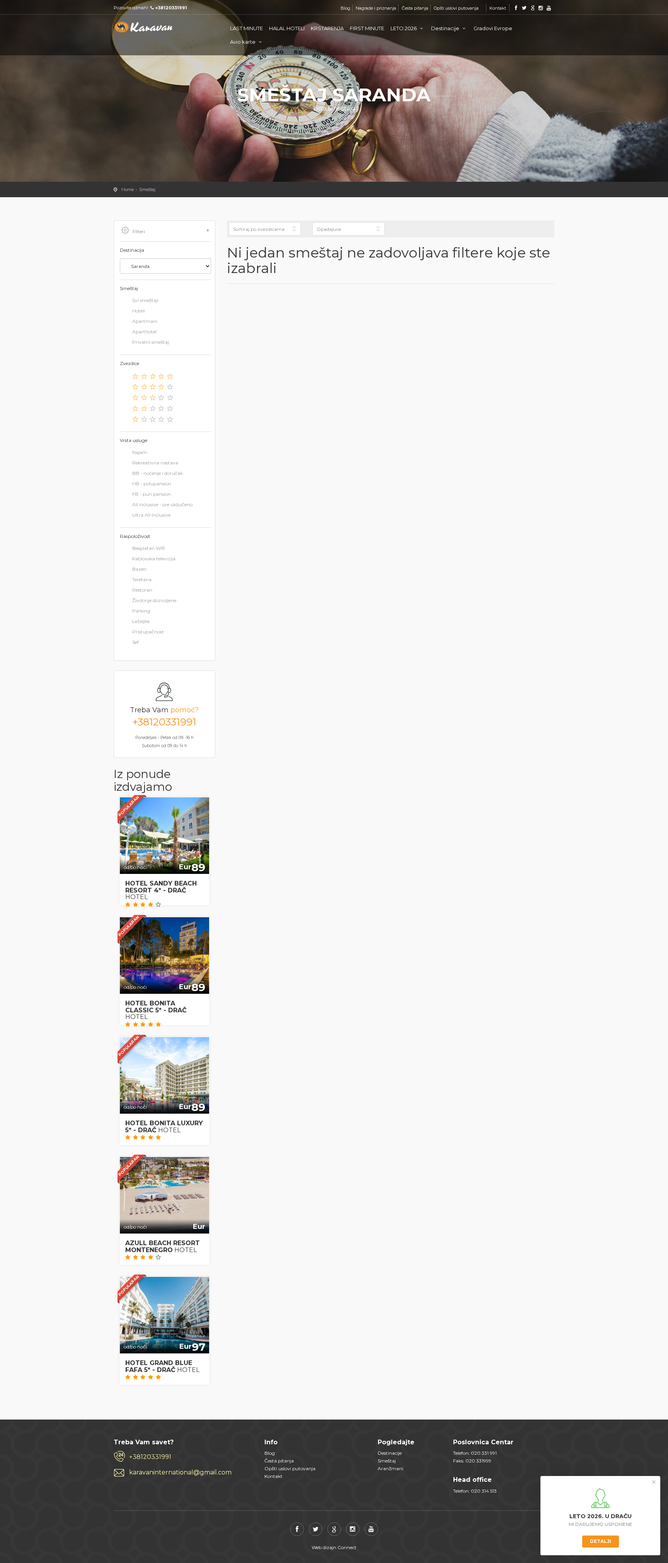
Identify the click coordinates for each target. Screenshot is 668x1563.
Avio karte (243, 42)
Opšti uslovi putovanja (456, 8)
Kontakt (497, 8)
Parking (141, 611)
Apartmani (144, 321)
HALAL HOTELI (287, 28)
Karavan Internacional (145, 27)
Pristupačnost (148, 632)
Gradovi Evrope (493, 28)
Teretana (142, 579)
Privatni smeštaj (150, 342)
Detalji (600, 1541)
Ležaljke (141, 621)
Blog (345, 8)
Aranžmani (390, 1468)
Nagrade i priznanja (376, 8)
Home (127, 189)
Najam (139, 452)
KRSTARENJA (327, 28)
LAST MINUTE (246, 28)
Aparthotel (144, 332)
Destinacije (445, 28)
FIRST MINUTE (367, 28)
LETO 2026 (404, 28)
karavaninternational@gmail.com (180, 1472)
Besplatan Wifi (148, 548)
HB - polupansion (151, 483)
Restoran (142, 590)
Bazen (139, 569)
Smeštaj (147, 189)
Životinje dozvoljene (154, 600)
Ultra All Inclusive (151, 515)
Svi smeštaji (145, 301)
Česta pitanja (415, 8)
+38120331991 (164, 722)
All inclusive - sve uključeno (162, 504)
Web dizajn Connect (334, 1547)
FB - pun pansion (151, 494)
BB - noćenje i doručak (157, 473)
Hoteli (138, 311)
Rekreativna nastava (155, 463)
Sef (135, 642)
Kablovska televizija (154, 558)
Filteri (139, 231)
